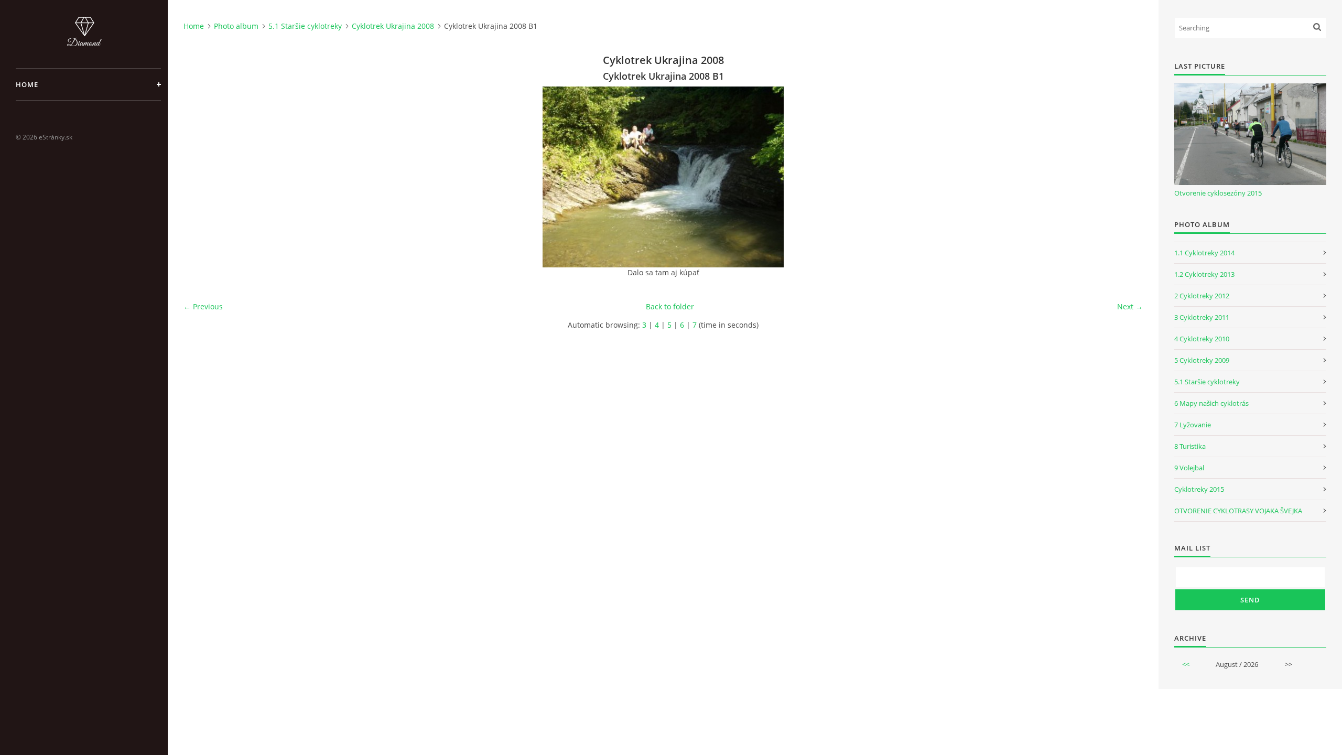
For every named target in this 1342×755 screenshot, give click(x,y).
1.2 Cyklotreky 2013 (1204, 274)
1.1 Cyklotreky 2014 (1204, 252)
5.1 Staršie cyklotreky (305, 26)
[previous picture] (200, 177)
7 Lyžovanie (1192, 424)
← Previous (203, 306)
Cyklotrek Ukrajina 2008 (393, 26)
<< (1185, 664)
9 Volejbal (1189, 467)
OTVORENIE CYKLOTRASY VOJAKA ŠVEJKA (1238, 510)
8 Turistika (1190, 446)
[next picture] (1126, 177)
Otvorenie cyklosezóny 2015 (1218, 193)
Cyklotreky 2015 (1199, 489)
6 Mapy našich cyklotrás (1211, 403)
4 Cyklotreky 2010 (1201, 338)
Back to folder (670, 306)
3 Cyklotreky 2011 (1201, 317)
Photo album (236, 26)
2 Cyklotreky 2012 (1201, 295)
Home (27, 84)
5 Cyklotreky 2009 (1201, 360)
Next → (1130, 306)
